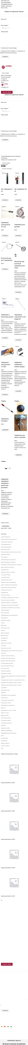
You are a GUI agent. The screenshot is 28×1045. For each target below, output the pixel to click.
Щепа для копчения (6, 648)
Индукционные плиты (6, 941)
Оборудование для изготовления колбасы (11, 650)
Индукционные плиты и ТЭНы (8, 710)
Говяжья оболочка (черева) (8, 658)
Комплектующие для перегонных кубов (11, 552)
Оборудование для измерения (8, 733)
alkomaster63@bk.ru (6, 2)
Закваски (3, 692)
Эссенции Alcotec (5, 577)
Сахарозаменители (6, 544)
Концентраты (4, 697)
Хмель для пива (5, 612)
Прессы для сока (5, 627)
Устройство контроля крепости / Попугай (11, 564)
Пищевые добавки (5, 671)
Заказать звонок (22, 9)
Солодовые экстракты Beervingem (9, 605)
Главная (3, 156)
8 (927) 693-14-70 (6, 912)
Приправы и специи (6, 673)
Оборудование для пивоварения (9, 615)
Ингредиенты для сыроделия (8, 695)
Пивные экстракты (5, 595)
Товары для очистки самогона (8, 587)
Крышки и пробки (5, 728)
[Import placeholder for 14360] (14, 854)
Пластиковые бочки (6, 718)
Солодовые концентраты (7, 700)
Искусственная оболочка (7, 665)
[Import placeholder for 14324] (14, 882)
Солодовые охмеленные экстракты (10, 597)
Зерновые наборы (5, 620)
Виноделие (4, 625)
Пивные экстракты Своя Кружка (9, 602)
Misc (2, 748)
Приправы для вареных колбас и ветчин (11, 682)
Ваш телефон (5, 25)
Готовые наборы (5, 745)
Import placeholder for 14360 (8, 867)
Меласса (3, 707)
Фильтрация (5, 526)
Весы (2, 735)
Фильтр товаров (6, 162)
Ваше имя (4, 19)
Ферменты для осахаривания (8, 582)
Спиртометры (4, 738)
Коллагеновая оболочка (7, 663)
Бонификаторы (5, 569)
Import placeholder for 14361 (8, 782)
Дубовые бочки (5, 715)
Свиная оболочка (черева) (7, 655)
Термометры (4, 740)
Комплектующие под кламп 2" (8, 559)
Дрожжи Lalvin (4, 635)
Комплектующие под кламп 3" (8, 562)
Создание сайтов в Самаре (8, 1036)
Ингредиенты (4, 617)
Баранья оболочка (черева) (8, 660)
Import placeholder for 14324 (8, 896)
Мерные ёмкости (5, 743)
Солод (2, 622)
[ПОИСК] (25, 73)
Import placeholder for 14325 (8, 839)
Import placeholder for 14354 (8, 811)
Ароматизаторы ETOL (6, 579)
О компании (4, 962)
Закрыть (4, 173)
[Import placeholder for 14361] (14, 769)
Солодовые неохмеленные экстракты (10, 607)
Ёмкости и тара (5, 712)
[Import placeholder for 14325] (14, 825)
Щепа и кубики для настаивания (9, 584)
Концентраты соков (6, 702)
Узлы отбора (4, 557)
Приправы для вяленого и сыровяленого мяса (13, 680)
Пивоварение (4, 592)
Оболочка (3, 653)
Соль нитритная (5, 668)
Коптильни (3, 645)
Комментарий (4, 31)
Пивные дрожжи (5, 610)
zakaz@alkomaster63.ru (7, 4)
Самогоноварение (5, 536)
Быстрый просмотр (2, 203)
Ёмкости (3, 946)
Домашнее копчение (6, 643)
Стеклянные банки (5, 720)
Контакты (3, 959)
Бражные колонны (5, 554)
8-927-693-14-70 (5, 0)
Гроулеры (3, 725)
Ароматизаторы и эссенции (8, 572)
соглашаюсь (20, 51)
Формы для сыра (5, 690)
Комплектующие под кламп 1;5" (9, 539)
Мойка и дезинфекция (6, 730)
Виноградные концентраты (8, 705)
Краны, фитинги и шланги (7, 567)
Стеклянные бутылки (6, 723)
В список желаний (2, 197)
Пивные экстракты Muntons (8, 600)
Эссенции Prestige (5, 574)
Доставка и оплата (5, 957)
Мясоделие (4, 640)
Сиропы (3, 630)
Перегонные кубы (5, 549)
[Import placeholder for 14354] (14, 797)
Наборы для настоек (6, 590)
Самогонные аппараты (7, 542)
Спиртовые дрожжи (6, 547)
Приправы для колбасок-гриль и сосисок (11, 685)
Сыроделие (4, 687)
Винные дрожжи (5, 633)
